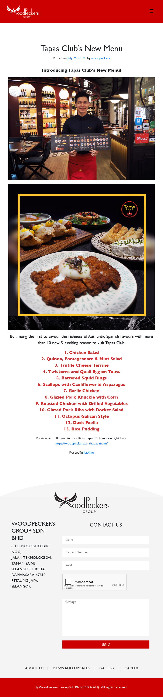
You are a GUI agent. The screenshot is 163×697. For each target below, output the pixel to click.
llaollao (88, 452)
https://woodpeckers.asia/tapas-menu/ (81, 443)
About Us (34, 668)
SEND (106, 644)
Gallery (107, 668)
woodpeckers (100, 58)
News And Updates (71, 668)
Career (131, 668)
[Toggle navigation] (151, 11)
